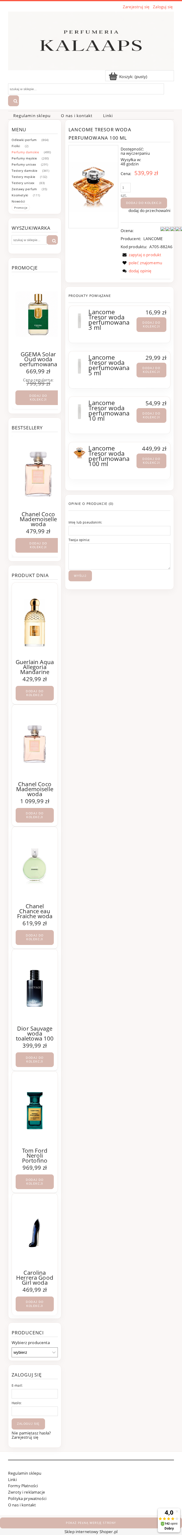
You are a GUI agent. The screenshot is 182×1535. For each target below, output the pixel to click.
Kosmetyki (20, 195)
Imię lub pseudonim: (85, 522)
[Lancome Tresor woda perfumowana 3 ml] (79, 320)
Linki (12, 1479)
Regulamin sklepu (24, 1473)
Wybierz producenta (31, 1342)
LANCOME (153, 238)
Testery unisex (23, 183)
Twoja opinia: (79, 540)
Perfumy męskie (24, 158)
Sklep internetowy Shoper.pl (91, 1531)
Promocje (20, 207)
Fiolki (16, 146)
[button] (141, 254)
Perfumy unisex (24, 164)
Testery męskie (23, 177)
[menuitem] (32, 115)
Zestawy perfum (24, 189)
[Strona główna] (91, 40)
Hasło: (17, 1403)
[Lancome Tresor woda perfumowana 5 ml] (79, 365)
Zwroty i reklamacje (26, 1492)
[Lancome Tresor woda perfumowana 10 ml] (79, 411)
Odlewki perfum (24, 140)
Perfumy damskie (25, 152)
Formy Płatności (23, 1485)
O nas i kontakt (22, 1505)
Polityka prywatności (27, 1498)
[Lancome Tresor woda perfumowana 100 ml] (79, 453)
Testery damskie (24, 170)
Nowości (18, 201)
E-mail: (17, 1385)
